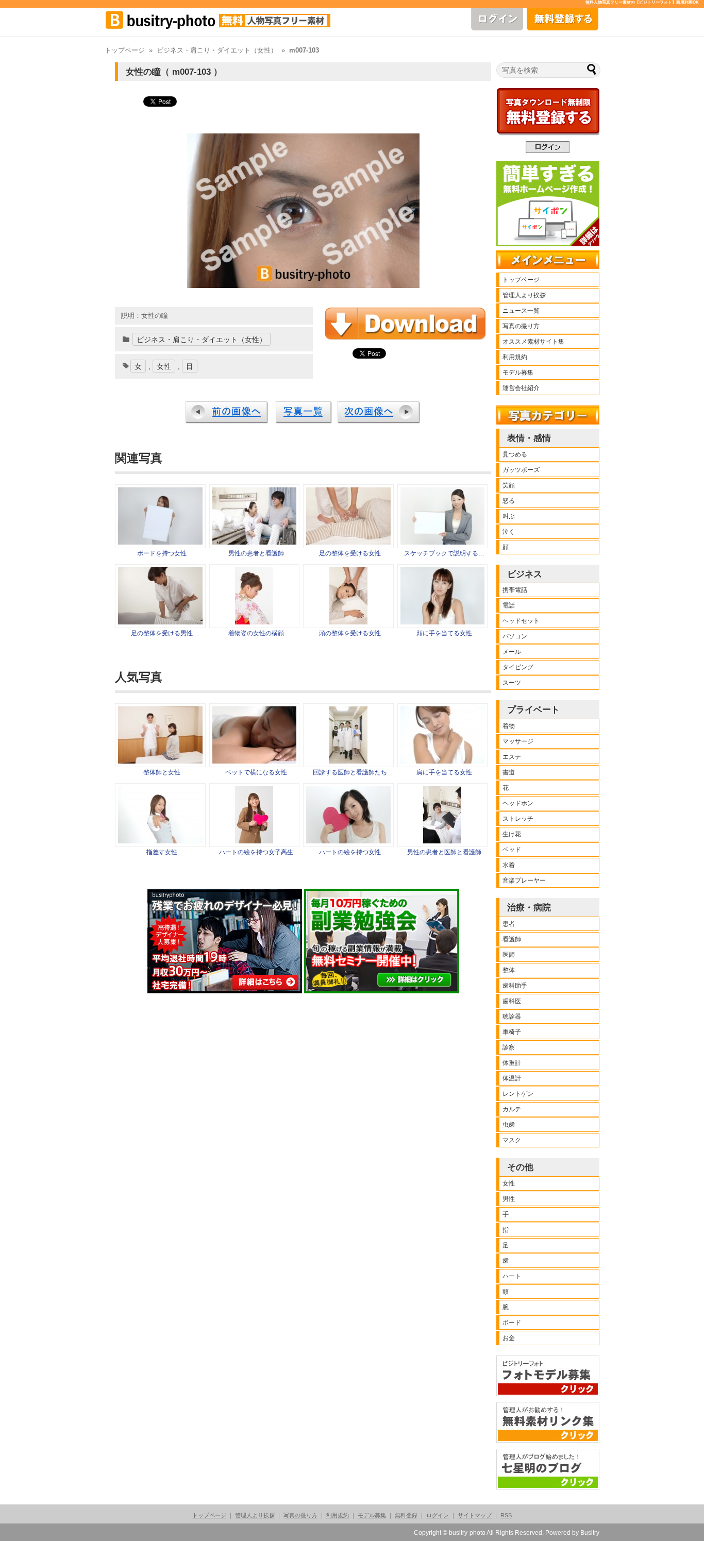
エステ (511, 756)
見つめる (514, 454)
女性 (164, 366)
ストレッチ (517, 818)
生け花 (511, 834)
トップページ (125, 50)
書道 (508, 772)
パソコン (514, 636)
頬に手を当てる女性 (444, 633)
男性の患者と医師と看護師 (444, 852)
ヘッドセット (521, 620)
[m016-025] (348, 622)
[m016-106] (160, 622)
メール (511, 651)
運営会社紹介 (521, 388)
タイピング (517, 667)
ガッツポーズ (521, 469)
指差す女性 (161, 852)
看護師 (511, 939)
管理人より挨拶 (524, 295)
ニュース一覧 (521, 310)
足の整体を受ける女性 (350, 553)
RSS (506, 1515)
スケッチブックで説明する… (444, 553)
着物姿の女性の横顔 (256, 633)
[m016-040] (348, 542)
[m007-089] (160, 542)
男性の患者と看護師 (256, 553)
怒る (508, 500)
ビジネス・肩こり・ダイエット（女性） (217, 50)
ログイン (437, 1515)
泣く (508, 531)
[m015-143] (254, 542)
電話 (508, 605)
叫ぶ (508, 516)
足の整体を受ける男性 (162, 633)
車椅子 (511, 1032)
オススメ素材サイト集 (533, 341)
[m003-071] (442, 622)
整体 (508, 970)
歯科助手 (514, 985)
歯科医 (511, 1001)
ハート (511, 1276)
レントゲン (517, 1093)
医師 (508, 954)
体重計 (511, 1062)
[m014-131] (254, 622)
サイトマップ (475, 1515)
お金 (508, 1338)
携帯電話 (514, 590)
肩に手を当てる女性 (444, 772)
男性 (508, 1199)
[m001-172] (442, 542)
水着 (508, 865)
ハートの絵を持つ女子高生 (256, 852)
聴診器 (511, 1016)
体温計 (511, 1078)
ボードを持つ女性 (162, 553)
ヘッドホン (517, 803)
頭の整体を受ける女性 (350, 633)
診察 (508, 1047)
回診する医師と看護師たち (350, 772)
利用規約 (514, 357)
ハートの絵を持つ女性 (350, 852)
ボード (511, 1322)
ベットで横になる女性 (256, 772)
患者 (508, 923)
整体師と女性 (161, 772)
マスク (511, 1140)
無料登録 (406, 1515)
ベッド (511, 849)
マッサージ (517, 741)
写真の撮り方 (521, 326)
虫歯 (508, 1124)
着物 (508, 726)
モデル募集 (517, 372)
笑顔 (508, 485)
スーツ (511, 682)
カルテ (511, 1109)
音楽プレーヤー (524, 880)
